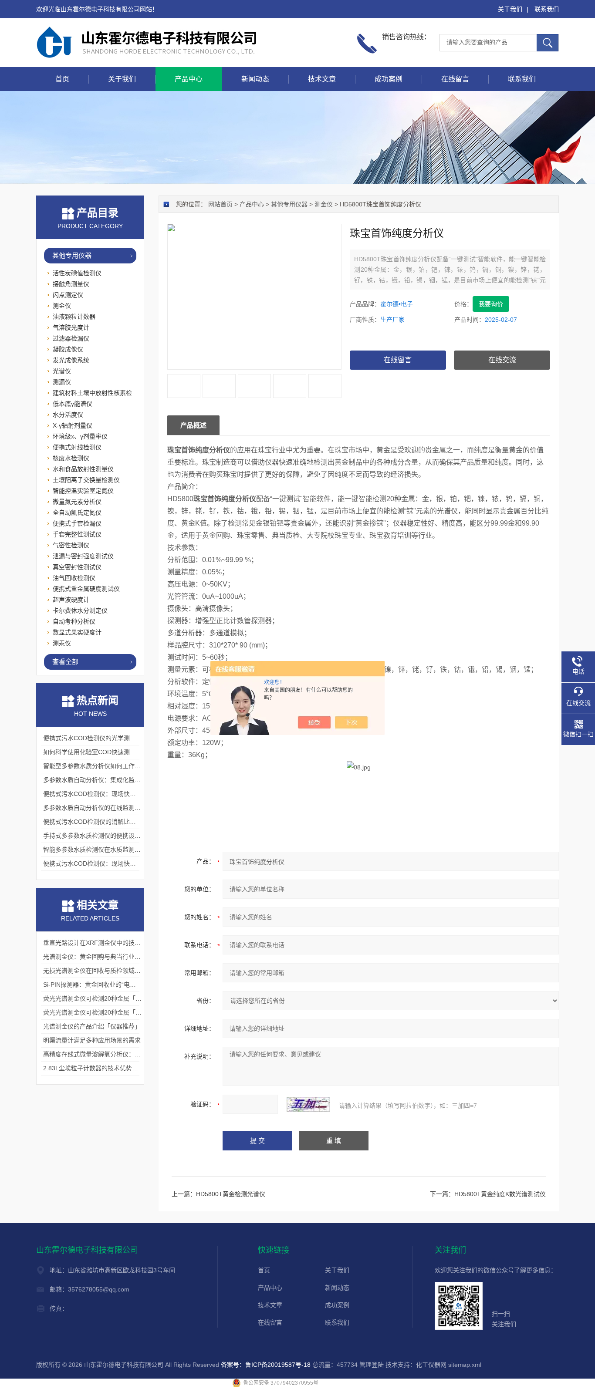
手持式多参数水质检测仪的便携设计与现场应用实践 (113, 835)
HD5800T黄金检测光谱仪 (230, 1193)
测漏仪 (62, 381)
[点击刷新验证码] (308, 1104)
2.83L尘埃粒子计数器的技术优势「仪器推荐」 (106, 1068)
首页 (62, 79)
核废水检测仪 (71, 458)
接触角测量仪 (71, 283)
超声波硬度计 (71, 599)
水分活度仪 (68, 414)
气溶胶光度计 (71, 327)
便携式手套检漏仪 (77, 523)
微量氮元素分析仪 (77, 501)
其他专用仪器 (289, 204)
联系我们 (546, 9)
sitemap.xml (464, 1364)
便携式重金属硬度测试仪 (86, 588)
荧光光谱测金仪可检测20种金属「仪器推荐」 (104, 1012)
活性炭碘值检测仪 (77, 273)
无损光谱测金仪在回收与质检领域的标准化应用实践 (113, 970)
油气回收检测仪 (74, 577)
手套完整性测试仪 (77, 534)
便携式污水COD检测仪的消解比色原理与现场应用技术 (117, 821)
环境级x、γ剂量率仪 (80, 436)
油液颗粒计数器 (74, 316)
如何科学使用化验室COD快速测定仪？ (95, 752)
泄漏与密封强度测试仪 (83, 556)
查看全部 (65, 661)
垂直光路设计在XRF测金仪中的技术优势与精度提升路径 (119, 942)
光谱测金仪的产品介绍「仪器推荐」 (92, 1026)
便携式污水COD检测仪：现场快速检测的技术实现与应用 (120, 793)
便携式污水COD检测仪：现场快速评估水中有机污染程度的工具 (129, 863)
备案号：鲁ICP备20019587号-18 (266, 1364)
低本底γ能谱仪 (72, 403)
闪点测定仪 (68, 294)
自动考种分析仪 (74, 621)
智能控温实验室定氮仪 (83, 490)
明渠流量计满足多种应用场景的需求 (92, 1040)
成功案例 (388, 79)
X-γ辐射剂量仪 (72, 425)
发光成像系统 (71, 360)
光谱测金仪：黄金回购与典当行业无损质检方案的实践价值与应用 (131, 956)
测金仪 (323, 204)
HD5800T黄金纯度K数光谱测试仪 (500, 1193)
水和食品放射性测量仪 (83, 468)
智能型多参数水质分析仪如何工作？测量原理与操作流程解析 (125, 765)
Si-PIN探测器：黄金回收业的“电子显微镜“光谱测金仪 (115, 984)
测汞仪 (62, 643)
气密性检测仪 (71, 545)
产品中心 (189, 79)
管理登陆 (371, 1364)
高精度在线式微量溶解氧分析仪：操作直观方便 (107, 1054)
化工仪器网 (431, 1364)
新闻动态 (255, 79)
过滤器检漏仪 (71, 338)
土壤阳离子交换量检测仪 (86, 479)
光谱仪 (62, 371)
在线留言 (455, 79)
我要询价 (491, 303)
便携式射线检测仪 (77, 447)
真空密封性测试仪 (77, 566)
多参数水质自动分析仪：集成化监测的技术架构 (107, 779)
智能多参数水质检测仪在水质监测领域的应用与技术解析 (119, 849)
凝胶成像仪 (68, 349)
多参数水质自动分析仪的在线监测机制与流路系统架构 (116, 807)
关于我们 (510, 9)
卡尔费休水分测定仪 (80, 610)
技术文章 (322, 79)
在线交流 (502, 360)
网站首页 (220, 204)
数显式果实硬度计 (77, 632)
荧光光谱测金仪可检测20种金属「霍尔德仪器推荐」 (113, 998)
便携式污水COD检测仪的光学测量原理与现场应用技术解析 (123, 738)
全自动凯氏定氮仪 (77, 512)
